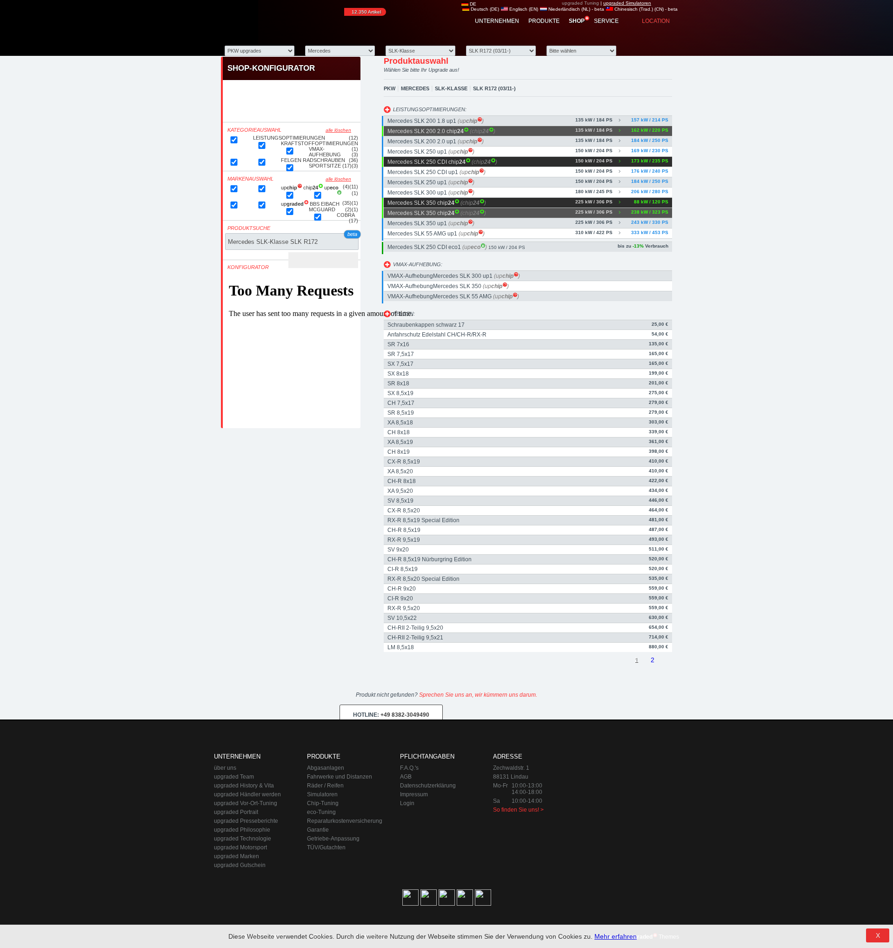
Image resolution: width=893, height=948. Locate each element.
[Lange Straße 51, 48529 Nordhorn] (627, 799)
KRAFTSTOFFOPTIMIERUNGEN (319, 143)
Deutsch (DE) (484, 9)
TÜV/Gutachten (326, 847)
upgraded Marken (236, 856)
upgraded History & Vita (244, 785)
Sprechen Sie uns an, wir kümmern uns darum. (478, 695)
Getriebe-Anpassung (333, 838)
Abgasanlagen (325, 768)
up (292, 187)
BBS (315, 204)
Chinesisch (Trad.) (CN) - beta (645, 9)
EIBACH (330, 204)
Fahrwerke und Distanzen (339, 776)
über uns (225, 768)
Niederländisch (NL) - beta (575, 9)
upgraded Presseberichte (246, 821)
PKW (389, 88)
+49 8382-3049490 (391, 715)
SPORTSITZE (325, 165)
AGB (406, 776)
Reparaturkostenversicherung (344, 821)
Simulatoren (322, 794)
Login (407, 803)
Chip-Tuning (323, 803)
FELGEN (292, 160)
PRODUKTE (544, 21)
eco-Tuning (321, 812)
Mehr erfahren (615, 936)
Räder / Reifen (325, 785)
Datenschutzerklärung (428, 785)
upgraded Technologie (242, 838)
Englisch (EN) (523, 9)
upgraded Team (234, 776)
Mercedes (415, 88)
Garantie (318, 830)
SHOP (577, 21)
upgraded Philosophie (242, 830)
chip (313, 187)
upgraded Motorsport (240, 847)
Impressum (414, 794)
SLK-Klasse (451, 88)
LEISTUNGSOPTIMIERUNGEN (289, 138)
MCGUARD (322, 209)
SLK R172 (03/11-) (494, 88)
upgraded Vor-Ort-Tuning (245, 803)
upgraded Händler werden (247, 794)
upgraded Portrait (236, 812)
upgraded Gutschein (240, 865)
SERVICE (606, 21)
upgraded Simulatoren (627, 3)
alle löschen (338, 130)
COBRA (346, 215)
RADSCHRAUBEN (324, 160)
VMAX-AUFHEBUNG (325, 151)
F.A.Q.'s (409, 768)
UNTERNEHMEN (497, 21)
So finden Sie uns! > (518, 810)
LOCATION (656, 21)
